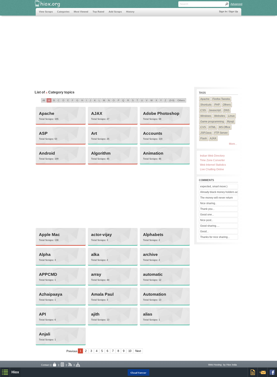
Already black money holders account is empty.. (219, 192)
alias (147, 314)
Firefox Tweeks (221, 99)
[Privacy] (55, 365)
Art (94, 133)
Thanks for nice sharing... (215, 237)
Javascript (215, 110)
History (130, 11)
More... (233, 143)
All (43, 100)
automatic (153, 274)
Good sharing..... (209, 225)
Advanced (236, 4)
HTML (212, 127)
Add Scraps (115, 11)
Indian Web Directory (212, 155)
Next (138, 351)
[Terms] (62, 365)
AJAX (96, 113)
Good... (204, 231)
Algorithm (101, 153)
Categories (63, 11)
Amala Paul (102, 294)
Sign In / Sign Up (228, 11)
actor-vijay (101, 234)
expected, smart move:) (213, 186)
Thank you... (207, 208)
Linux (231, 115)
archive (150, 254)
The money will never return (216, 197)
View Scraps (46, 11)
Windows (205, 115)
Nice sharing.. (208, 203)
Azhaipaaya (50, 294)
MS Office (224, 127)
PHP (217, 104)
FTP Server (221, 132)
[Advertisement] (114, 49)
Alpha (45, 254)
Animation (153, 153)
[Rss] (70, 365)
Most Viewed (81, 11)
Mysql (230, 121)
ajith (95, 314)
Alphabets (153, 234)
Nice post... (206, 220)
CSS (203, 110)
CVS (203, 127)
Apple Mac (49, 234)
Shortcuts (205, 104)
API (42, 314)
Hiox (15, 372)
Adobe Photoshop (161, 113)
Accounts (152, 133)
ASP (43, 133)
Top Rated (98, 11)
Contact (45, 365)
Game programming (212, 121)
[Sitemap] (78, 365)
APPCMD (48, 274)
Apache (46, 113)
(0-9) (171, 100)
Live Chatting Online (212, 169)
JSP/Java (205, 132)
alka (95, 254)
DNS (226, 110)
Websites (219, 115)
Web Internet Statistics (213, 164)
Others (181, 100)
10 (129, 351)
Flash (203, 138)
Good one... (207, 214)
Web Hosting (215, 364)
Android (47, 153)
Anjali (44, 334)
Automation (154, 294)
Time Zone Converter (212, 160)
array (96, 274)
